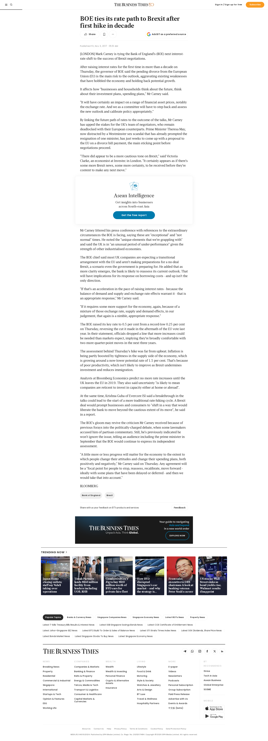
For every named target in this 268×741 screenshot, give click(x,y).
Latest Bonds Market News (56, 636)
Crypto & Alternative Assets (117, 682)
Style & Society (145, 680)
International (50, 689)
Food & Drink (144, 671)
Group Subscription (179, 689)
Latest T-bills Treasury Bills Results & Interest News (68, 624)
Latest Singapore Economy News (135, 636)
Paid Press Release (179, 694)
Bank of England (91, 495)
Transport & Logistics (86, 689)
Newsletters (175, 675)
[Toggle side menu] (6, 4)
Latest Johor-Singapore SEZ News (60, 630)
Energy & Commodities (87, 680)
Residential (49, 675)
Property (48, 671)
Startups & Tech (52, 694)
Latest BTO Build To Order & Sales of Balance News (108, 630)
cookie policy (157, 729)
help (109, 729)
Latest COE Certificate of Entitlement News (170, 624)
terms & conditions (138, 729)
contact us (99, 729)
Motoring (142, 675)
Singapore (48, 685)
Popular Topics (53, 617)
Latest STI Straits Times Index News (158, 630)
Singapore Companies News (111, 617)
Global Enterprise (213, 684)
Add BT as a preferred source (169, 34)
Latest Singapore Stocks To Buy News (94, 636)
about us (86, 729)
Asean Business (212, 680)
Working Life (49, 708)
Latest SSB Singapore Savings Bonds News (121, 624)
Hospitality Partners (148, 703)
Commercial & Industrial (56, 680)
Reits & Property (83, 675)
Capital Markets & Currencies (84, 700)
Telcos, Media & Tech (86, 685)
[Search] (11, 4)
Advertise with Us (178, 698)
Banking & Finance (84, 671)
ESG (45, 703)
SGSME (207, 689)
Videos (172, 671)
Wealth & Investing (116, 671)
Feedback (179, 507)
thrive (207, 671)
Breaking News (51, 666)
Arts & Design (144, 689)
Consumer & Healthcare (88, 694)
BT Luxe (141, 694)
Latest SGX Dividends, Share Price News (201, 630)
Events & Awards (177, 703)
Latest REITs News (174, 617)
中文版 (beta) (175, 708)
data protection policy (176, 729)
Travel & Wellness (147, 698)
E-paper (173, 666)
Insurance (111, 687)
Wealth (110, 666)
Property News (197, 617)
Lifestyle (141, 666)
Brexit (110, 495)
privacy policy (120, 729)
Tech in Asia (210, 675)
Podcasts (173, 680)
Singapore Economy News (146, 617)
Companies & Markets (86, 666)
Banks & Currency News (79, 617)
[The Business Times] (131, 4)
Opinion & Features (53, 698)
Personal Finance (115, 675)
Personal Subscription (180, 685)
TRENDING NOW (53, 552)
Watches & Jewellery (149, 685)
